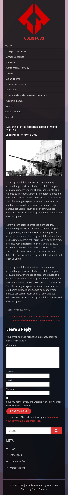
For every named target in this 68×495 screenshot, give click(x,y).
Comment (12, 345)
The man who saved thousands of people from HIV (32, 316)
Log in (13, 448)
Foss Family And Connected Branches (26, 95)
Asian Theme (13, 78)
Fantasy (10, 62)
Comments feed (18, 461)
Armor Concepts (15, 56)
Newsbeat (17, 309)
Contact (9, 116)
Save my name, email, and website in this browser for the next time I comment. (33, 403)
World (27, 309)
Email (10, 380)
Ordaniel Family (14, 100)
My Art (8, 45)
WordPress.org (17, 467)
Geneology (11, 89)
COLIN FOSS (34, 38)
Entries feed (16, 454)
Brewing (9, 105)
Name (10, 371)
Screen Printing (13, 111)
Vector (10, 73)
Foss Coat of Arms (16, 84)
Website (10, 389)
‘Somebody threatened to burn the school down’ (37, 320)
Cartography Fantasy (17, 67)
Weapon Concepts (16, 51)
